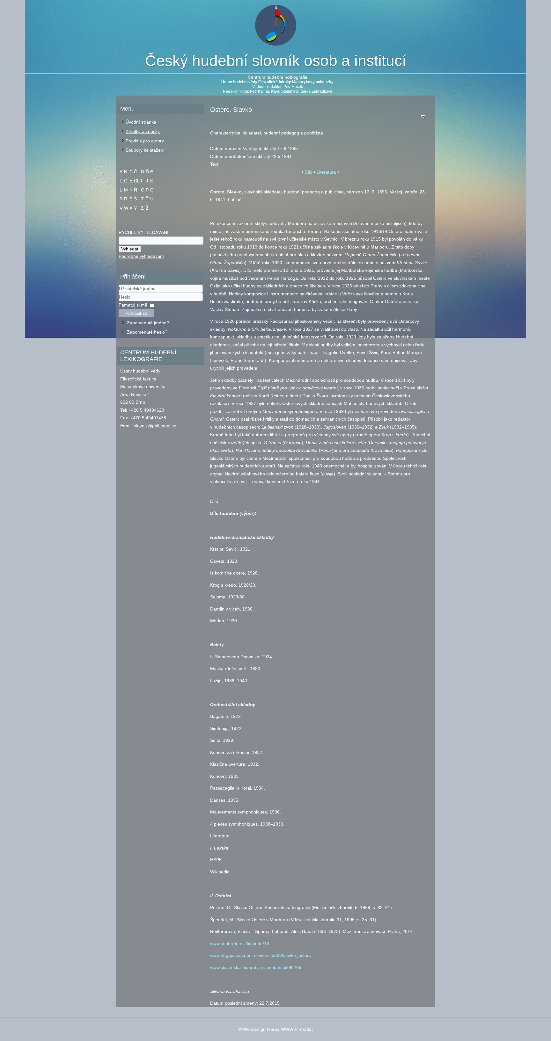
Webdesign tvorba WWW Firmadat (278, 1029)
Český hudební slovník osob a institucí (275, 60)
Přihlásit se (136, 313)
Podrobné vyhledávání (141, 256)
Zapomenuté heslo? (147, 332)
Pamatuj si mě (133, 304)
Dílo (308, 172)
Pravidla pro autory (145, 140)
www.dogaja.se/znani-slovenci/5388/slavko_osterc (260, 955)
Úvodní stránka (141, 122)
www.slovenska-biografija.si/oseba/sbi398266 (255, 967)
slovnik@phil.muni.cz (155, 425)
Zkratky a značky (143, 131)
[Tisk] (423, 117)
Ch (137, 180)
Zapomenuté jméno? (148, 322)
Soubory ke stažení (145, 150)
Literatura (326, 172)
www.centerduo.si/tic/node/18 (239, 943)
